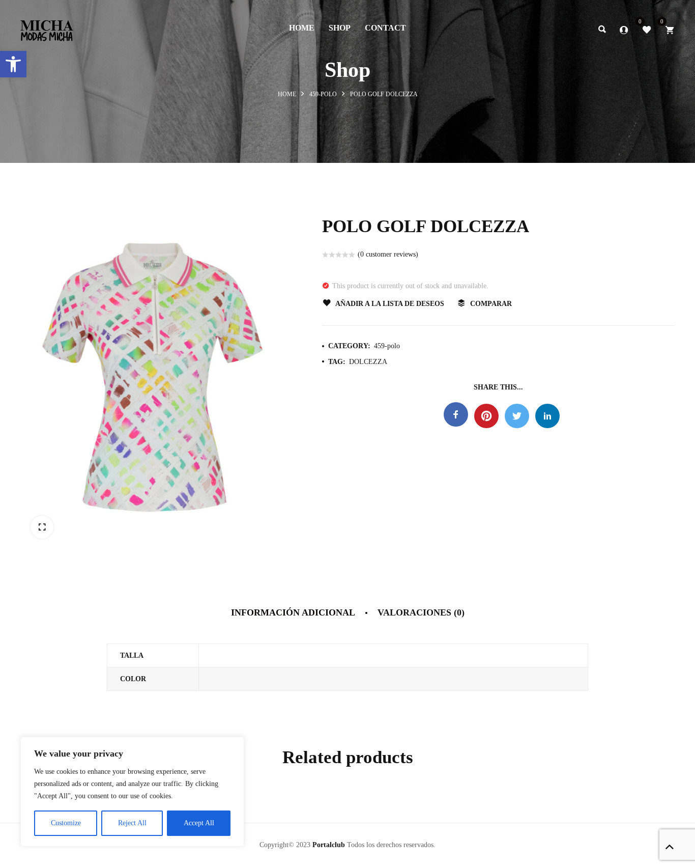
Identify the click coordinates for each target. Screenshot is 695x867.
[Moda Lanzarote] (46, 27)
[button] (13, 64)
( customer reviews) (388, 254)
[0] (647, 29)
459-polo (323, 94)
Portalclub (328, 845)
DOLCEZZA (368, 362)
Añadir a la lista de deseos (389, 303)
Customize (66, 823)
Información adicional (293, 612)
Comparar (491, 303)
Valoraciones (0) (421, 612)
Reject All (132, 823)
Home (287, 94)
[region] (132, 792)
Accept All (199, 823)
